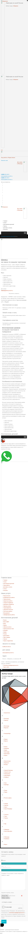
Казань (5, 746)
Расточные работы (7, 611)
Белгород (6, 718)
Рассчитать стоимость (14, 293)
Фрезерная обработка (8, 604)
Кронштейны (6, 635)
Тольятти (6, 814)
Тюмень (6, 818)
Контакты (6, 192)
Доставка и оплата (8, 190)
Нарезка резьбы (7, 606)
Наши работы (6, 585)
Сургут (5, 807)
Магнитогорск (7, 761)
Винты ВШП (6, 621)
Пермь (5, 792)
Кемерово (6, 748)
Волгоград (6, 726)
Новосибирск (7, 775)
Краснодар (6, 751)
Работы (5, 189)
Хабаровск (15, 5)
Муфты (5, 625)
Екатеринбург (7, 733)
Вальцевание (6, 613)
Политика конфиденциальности (10, 665)
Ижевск (6, 739)
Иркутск (6, 741)
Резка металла (6, 595)
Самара (6, 803)
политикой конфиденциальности (16, 912)
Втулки (5, 620)
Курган (5, 755)
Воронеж (6, 727)
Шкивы (5, 632)
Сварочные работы (7, 600)
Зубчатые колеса (7, 627)
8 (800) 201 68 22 (7, 646)
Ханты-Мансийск (8, 831)
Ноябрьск (6, 777)
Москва (6, 764)
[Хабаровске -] (4, 1)
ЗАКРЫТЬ (4, 921)
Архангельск (7, 712)
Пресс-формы (6, 637)
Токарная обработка (8, 602)
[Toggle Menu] (25, 233)
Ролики (5, 633)
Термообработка (7, 607)
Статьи (5, 588)
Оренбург (6, 784)
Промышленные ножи (8, 628)
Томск (5, 816)
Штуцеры (5, 630)
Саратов (6, 805)
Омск (5, 782)
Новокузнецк (7, 773)
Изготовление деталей (9, 187)
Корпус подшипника (8, 640)
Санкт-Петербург (8, 808)
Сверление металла (8, 609)
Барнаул (6, 720)
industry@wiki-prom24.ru (6, 176)
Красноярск (7, 753)
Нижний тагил (7, 772)
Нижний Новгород (8, 770)
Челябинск (6, 838)
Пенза (5, 790)
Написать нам (4, 160)
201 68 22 (5, 174)
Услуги (5, 185)
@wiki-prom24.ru (7, 290)
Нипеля (5, 639)
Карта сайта (6, 667)
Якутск (5, 844)
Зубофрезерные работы (9, 614)
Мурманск (6, 762)
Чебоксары (6, 837)
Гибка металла (6, 599)
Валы (4, 623)
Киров (5, 750)
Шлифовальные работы (9, 597)
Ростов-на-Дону (7, 797)
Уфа (5, 823)
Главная (6, 183)
